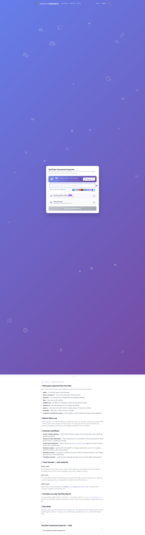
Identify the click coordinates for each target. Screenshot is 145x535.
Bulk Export (63, 189)
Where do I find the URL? (55, 189)
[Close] (95, 178)
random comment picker (79, 443)
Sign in (98, 3)
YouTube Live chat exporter (91, 497)
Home (42, 381)
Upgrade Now (89, 179)
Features (72, 3)
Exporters (47, 381)
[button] (64, 3)
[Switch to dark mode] (109, 3)
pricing (62, 512)
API (52, 454)
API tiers (87, 512)
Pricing (79, 3)
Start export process (72, 208)
